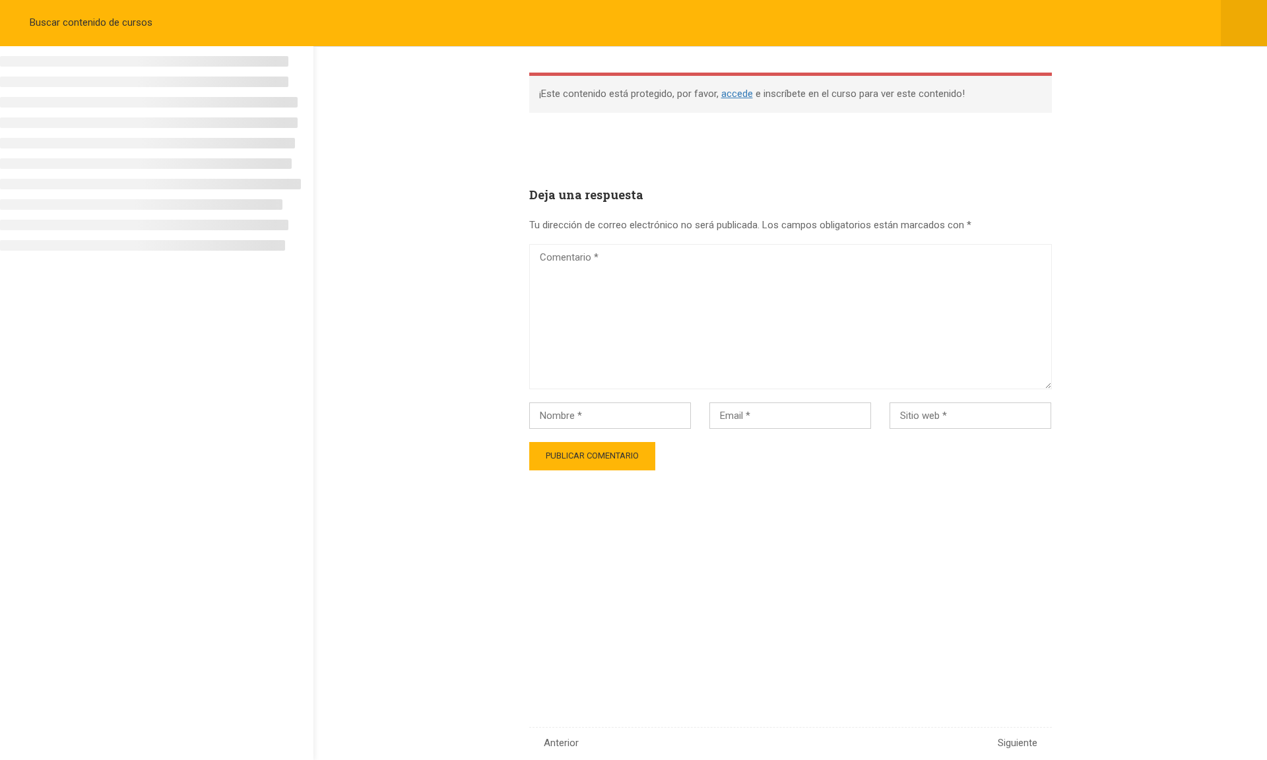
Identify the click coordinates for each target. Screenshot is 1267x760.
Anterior (561, 743)
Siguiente (1017, 743)
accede (737, 94)
